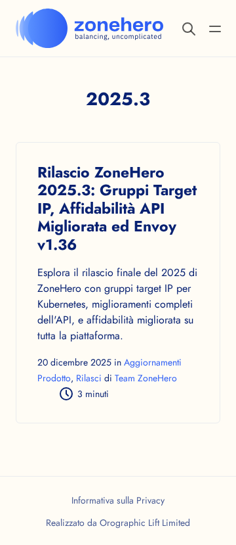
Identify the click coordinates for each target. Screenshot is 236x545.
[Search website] (189, 28)
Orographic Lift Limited (145, 522)
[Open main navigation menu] (215, 28)
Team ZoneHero (146, 378)
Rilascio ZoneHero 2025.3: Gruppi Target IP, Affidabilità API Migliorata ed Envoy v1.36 (117, 208)
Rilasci (89, 378)
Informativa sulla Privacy (118, 500)
